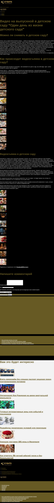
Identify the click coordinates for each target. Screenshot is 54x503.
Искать (10, 294)
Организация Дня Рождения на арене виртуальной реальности (15, 497)
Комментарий (3, 285)
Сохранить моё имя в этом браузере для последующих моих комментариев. (20, 289)
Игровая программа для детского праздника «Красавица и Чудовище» (17, 342)
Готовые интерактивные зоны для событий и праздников (14, 499)
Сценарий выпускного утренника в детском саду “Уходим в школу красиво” (18, 343)
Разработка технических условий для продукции (23, 428)
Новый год (4, 487)
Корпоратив (4, 486)
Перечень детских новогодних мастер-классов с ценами (14, 341)
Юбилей (3, 490)
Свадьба (3, 488)
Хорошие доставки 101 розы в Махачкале (19, 442)
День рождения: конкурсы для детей (9, 340)
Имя (1, 287)
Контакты (4, 468)
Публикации (4, 469)
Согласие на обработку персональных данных (12, 473)
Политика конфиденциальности (8, 471)
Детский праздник (5, 7)
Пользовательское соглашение (8, 472)
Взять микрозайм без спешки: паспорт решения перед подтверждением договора (19, 496)
